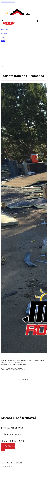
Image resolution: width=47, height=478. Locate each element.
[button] (8, 447)
